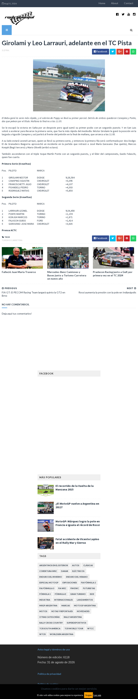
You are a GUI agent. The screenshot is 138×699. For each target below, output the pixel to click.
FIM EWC (74, 588)
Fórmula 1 (45, 594)
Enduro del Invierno (50, 577)
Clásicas (88, 565)
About (114, 3)
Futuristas (89, 588)
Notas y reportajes (62, 611)
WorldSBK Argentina (61, 634)
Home (102, 3)
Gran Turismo (78, 594)
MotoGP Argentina (85, 605)
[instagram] (134, 14)
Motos (43, 611)
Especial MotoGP (48, 582)
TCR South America (49, 628)
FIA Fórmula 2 (88, 582)
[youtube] (129, 14)
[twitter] (123, 14)
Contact (128, 3)
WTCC (90, 628)
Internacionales (63, 600)
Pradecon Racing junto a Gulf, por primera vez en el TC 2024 (112, 273)
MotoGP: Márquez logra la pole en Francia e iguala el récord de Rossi (78, 523)
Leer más (97, 695)
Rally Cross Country (51, 623)
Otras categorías (49, 617)
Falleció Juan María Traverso (19, 271)
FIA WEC (62, 588)
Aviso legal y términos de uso (54, 649)
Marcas (65, 605)
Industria (44, 600)
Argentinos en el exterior (53, 565)
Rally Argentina (73, 617)
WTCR (42, 634)
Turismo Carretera (12, 240)
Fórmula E (60, 594)
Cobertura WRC (48, 571)
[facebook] (117, 14)
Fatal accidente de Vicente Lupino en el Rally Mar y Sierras (77, 540)
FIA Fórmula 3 (46, 588)
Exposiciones (70, 582)
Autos (75, 565)
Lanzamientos (85, 600)
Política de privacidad (49, 673)
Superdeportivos (76, 623)
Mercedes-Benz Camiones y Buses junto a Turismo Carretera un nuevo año (66, 275)
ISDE (92, 594)
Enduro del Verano (77, 577)
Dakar (64, 571)
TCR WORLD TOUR (74, 628)
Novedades (83, 611)
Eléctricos (78, 571)
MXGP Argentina (48, 605)
